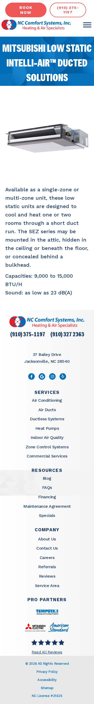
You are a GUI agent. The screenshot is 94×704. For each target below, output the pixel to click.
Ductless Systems (47, 418)
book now (26, 10)
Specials (47, 515)
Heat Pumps (47, 428)
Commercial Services (47, 456)
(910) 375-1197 (27, 335)
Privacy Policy (47, 672)
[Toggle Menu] (87, 25)
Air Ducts (47, 409)
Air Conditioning (47, 400)
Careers (47, 557)
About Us (47, 539)
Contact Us (46, 548)
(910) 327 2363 (67, 335)
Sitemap (47, 688)
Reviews (47, 576)
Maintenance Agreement (47, 506)
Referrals (47, 566)
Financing (47, 496)
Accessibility (47, 680)
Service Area (47, 585)
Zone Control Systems (47, 446)
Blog (47, 478)
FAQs (47, 487)
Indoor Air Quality (47, 437)
